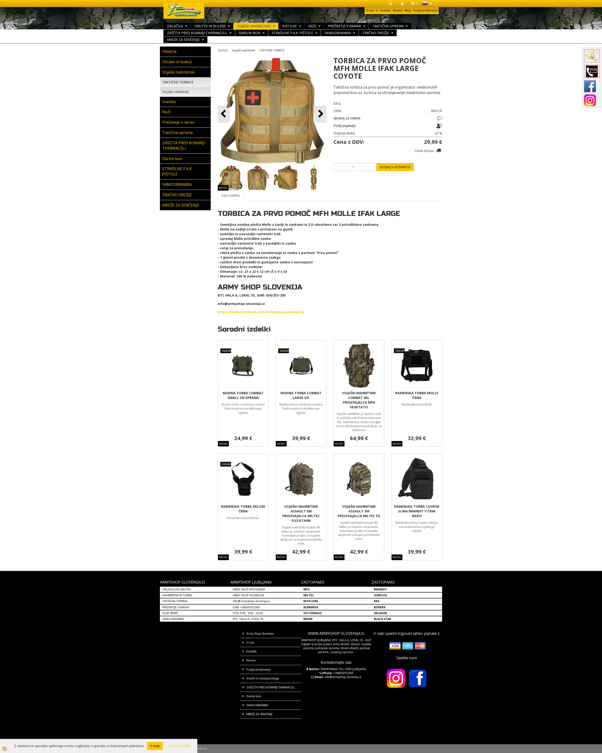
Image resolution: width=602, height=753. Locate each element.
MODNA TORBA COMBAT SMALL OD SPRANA (243, 395)
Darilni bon (249, 33)
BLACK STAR (382, 619)
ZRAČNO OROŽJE (375, 33)
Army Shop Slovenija (259, 634)
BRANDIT (380, 589)
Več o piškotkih (178, 746)
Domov (223, 50)
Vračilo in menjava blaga (262, 678)
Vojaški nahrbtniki (254, 26)
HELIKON (380, 613)
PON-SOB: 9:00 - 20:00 (248, 613)
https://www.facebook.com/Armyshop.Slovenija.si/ (261, 312)
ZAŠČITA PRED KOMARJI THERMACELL (197, 33)
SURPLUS (380, 595)
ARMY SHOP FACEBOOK (248, 595)
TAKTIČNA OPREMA (175, 601)
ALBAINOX (310, 607)
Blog (408, 10)
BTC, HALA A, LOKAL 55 (248, 619)
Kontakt (385, 10)
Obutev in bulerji (210, 26)
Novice (397, 10)
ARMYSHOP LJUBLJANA (251, 582)
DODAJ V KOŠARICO (395, 167)
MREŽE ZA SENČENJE (183, 39)
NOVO (223, 188)
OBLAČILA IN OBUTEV (176, 589)
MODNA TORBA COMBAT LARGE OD (301, 395)
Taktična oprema (388, 26)
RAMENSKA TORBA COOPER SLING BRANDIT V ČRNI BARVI (416, 511)
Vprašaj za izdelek (346, 118)
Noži (312, 26)
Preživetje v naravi (344, 26)
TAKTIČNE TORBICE (177, 82)
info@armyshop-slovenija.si (251, 601)
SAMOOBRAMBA (338, 33)
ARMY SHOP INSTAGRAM (249, 589)
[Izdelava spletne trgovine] (202, 749)
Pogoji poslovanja (425, 10)
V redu (155, 746)
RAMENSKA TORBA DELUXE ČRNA (243, 508)
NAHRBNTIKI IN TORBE (177, 595)
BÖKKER (379, 607)
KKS (376, 601)
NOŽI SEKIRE (170, 613)
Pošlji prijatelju (344, 125)
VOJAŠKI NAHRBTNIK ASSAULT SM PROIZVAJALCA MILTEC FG (359, 511)
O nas (370, 10)
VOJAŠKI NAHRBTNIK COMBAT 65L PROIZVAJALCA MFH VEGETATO (359, 400)
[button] (320, 114)
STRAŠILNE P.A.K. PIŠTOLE (292, 33)
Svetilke (289, 26)
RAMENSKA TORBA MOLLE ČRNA (416, 395)
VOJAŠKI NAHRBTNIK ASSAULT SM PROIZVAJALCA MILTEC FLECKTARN (301, 513)
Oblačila (175, 26)
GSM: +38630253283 (246, 607)
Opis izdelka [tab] (231, 195)
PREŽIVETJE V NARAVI (175, 607)
